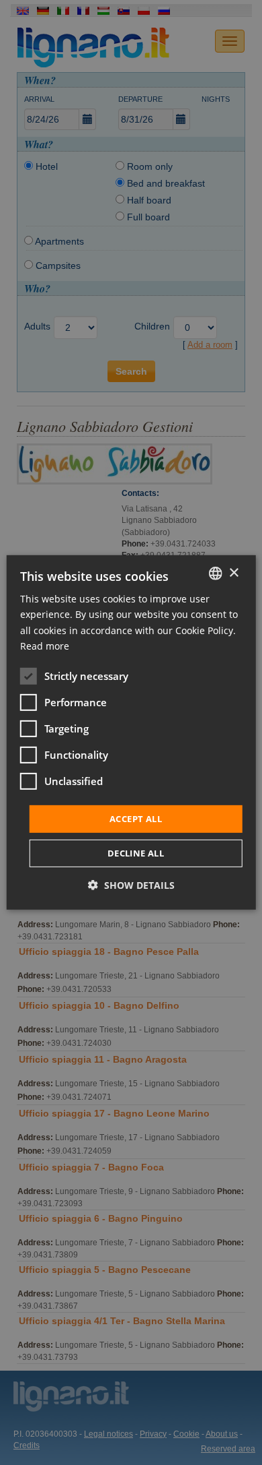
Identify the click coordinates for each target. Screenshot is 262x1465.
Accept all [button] (136, 819)
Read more (44, 645)
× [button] (233, 572)
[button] (131, 885)
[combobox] (215, 573)
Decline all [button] (135, 853)
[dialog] (131, 732)
